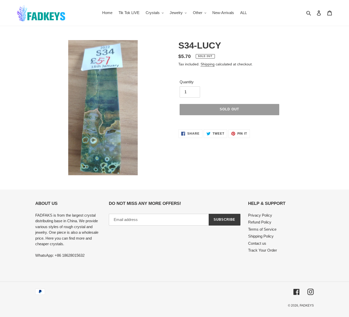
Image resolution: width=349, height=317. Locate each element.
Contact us (257, 243)
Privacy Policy (260, 215)
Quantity (187, 82)
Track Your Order (262, 250)
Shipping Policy (261, 236)
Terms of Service (262, 229)
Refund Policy (259, 222)
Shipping (208, 64)
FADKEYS (307, 305)
